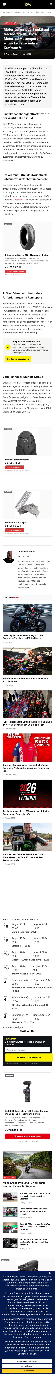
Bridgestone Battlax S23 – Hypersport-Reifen (26, 255)
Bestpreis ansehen (14, 467)
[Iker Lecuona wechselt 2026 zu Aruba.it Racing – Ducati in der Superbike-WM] (27, 794)
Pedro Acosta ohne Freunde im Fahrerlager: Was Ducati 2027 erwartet (33, 1211)
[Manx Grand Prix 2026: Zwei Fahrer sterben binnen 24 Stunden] (27, 1165)
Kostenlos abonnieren (29, 1057)
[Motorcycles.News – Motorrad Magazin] (27, 4)
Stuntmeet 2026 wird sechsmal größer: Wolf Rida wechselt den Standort (34, 1242)
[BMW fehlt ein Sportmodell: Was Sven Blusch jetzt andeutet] (27, 661)
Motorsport (10, 23)
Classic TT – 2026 (21, 945)
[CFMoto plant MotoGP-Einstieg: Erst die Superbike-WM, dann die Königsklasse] (27, 618)
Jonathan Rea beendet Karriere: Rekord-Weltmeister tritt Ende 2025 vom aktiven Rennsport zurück (23, 857)
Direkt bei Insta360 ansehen (27, 1136)
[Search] (51, 4)
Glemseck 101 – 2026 (23, 1022)
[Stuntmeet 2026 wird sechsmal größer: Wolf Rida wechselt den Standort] (10, 1243)
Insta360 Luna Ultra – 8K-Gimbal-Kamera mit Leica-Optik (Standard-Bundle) (26, 1112)
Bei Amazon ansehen (15, 271)
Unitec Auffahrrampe (15, 522)
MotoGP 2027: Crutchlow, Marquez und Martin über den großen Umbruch (35, 1196)
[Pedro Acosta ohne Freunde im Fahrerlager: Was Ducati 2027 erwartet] (10, 1212)
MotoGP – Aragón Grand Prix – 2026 (30, 959)
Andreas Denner (12, 54)
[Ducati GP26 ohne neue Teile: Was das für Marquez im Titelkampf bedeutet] (10, 1227)
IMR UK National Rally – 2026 (27, 973)
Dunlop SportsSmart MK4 (17, 459)
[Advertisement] (23, 895)
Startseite (6, 12)
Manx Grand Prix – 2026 (24, 932)
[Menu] (4, 4)
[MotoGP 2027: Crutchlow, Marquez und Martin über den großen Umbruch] (10, 1197)
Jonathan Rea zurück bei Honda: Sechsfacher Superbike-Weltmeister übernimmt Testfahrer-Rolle (26, 768)
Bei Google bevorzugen (18, 359)
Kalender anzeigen (13, 1027)
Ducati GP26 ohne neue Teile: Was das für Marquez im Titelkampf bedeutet (35, 1227)
